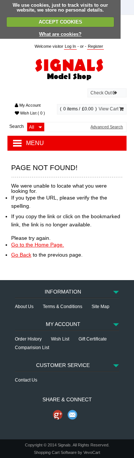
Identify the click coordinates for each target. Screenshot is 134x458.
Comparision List (32, 347)
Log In (70, 46)
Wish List (32, 113)
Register (95, 46)
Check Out (101, 92)
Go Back (21, 255)
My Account (29, 105)
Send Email (72, 414)
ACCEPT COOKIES (60, 22)
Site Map (100, 306)
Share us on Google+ (57, 414)
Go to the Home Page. (37, 245)
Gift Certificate (93, 339)
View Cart (109, 109)
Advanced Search (106, 127)
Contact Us (26, 380)
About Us (24, 306)
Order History (28, 339)
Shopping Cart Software (55, 452)
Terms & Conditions (62, 306)
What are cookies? (60, 34)
